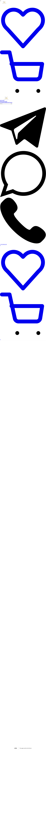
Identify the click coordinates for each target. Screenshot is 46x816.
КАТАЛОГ (2, 100)
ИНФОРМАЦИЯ (3, 101)
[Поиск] (11, 103)
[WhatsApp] (23, 196)
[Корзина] (23, 96)
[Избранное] (23, 49)
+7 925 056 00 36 (3, 244)
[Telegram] (23, 150)
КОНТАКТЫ (9, 102)
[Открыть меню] (0, 0)
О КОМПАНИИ (3, 102)
